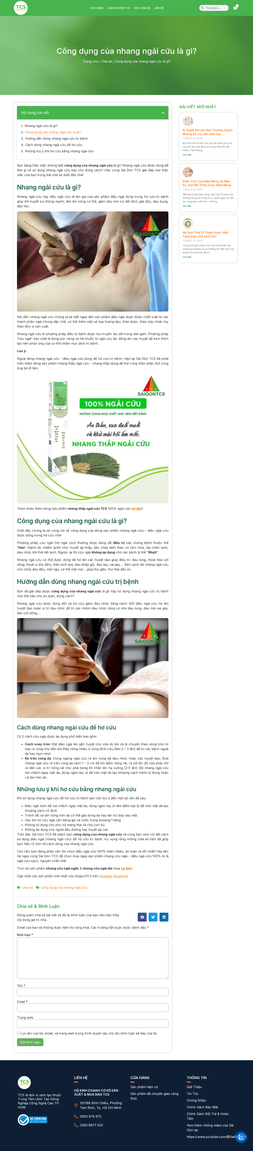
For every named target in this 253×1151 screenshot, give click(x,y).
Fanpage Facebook (113, 876)
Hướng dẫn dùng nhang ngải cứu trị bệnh (56, 138)
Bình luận (25, 934)
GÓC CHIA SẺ (142, 7)
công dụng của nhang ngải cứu (64, 888)
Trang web (25, 1017)
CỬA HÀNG (96, 7)
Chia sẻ (106, 61)
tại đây (136, 509)
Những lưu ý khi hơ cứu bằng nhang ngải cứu (59, 151)
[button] (163, 112)
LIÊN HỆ (158, 7)
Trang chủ (90, 61)
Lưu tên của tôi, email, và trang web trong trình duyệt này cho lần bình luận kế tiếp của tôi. (89, 1033)
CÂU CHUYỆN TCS (118, 7)
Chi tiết (187, 154)
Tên (21, 985)
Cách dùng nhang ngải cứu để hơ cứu (53, 145)
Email (22, 1001)
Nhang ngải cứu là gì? (41, 126)
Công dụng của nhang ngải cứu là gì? (53, 132)
